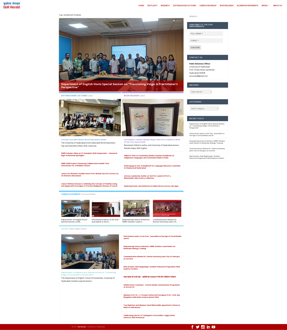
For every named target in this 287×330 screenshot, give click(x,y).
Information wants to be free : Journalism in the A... (106, 220)
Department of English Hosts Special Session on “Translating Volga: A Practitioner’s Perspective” (119, 85)
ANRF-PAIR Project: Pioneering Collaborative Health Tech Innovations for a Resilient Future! (85, 164)
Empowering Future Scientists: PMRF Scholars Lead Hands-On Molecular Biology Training (149, 247)
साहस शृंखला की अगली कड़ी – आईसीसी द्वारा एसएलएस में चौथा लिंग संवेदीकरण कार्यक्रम (150, 277)
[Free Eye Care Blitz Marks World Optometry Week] (90, 117)
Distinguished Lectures (184, 6)
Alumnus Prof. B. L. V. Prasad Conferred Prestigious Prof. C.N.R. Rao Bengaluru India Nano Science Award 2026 (152, 296)
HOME (141, 6)
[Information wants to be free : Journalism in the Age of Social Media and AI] (106, 208)
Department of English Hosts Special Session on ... (74, 220)
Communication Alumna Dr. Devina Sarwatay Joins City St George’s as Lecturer (152, 257)
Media (264, 6)
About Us (277, 6)
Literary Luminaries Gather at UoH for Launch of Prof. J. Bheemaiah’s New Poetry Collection (147, 177)
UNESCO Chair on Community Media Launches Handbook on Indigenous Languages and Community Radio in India (149, 156)
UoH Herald (82, 327)
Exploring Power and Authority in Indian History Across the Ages (151, 186)
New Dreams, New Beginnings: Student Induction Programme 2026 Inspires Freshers (152, 268)
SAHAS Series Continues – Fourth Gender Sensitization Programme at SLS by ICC (152, 286)
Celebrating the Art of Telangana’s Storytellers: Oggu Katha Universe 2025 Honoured (149, 316)
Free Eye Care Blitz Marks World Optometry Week (83, 139)
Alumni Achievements (247, 6)
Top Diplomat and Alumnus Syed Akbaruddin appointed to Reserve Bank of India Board (152, 306)
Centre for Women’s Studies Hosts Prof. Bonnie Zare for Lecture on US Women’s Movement (89, 174)
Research (165, 6)
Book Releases (226, 6)
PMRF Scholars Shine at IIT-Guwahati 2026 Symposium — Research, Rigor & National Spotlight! (89, 154)
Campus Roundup (207, 6)
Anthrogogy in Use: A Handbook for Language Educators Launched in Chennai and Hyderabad (152, 167)
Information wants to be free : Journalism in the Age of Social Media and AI (152, 237)
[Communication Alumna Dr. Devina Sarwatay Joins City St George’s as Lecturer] (167, 208)
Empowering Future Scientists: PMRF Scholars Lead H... (136, 220)
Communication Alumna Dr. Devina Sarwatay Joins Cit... (165, 220)
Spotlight (152, 6)
